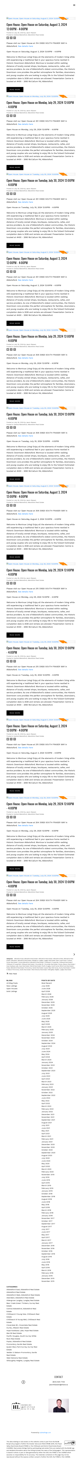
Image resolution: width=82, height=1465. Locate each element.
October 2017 (47, 1221)
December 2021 (48, 1114)
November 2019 (48, 1175)
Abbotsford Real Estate (46, 958)
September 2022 (48, 1095)
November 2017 (48, 1218)
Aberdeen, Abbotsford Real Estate (21, 960)
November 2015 (48, 1281)
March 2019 (46, 1185)
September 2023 (48, 1071)
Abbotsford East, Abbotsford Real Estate (26, 958)
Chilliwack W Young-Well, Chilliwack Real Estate (21, 964)
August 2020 (47, 1155)
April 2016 (46, 1267)
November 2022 (48, 1090)
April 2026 (46, 991)
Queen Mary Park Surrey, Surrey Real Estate (57, 968)
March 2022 (46, 1106)
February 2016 (47, 1273)
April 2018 (46, 1207)
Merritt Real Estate (35, 966)
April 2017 (46, 1237)
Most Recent (47, 983)
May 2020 (45, 1164)
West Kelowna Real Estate (39, 969)
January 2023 (47, 1087)
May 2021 (45, 1131)
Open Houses (12, 989)
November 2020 (48, 1147)
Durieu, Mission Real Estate (67, 964)
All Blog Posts (12, 983)
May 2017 (45, 1235)
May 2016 (45, 1265)
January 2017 (47, 1243)
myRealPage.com (45, 1432)
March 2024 (46, 1060)
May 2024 (45, 1054)
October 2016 (47, 1251)
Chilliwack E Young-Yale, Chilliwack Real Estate (58, 962)
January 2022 (47, 1112)
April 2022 (46, 1103)
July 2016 (45, 1259)
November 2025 (48, 1005)
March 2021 (46, 1136)
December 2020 (48, 1144)
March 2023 (46, 1082)
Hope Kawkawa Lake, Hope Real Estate (18, 966)
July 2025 (46, 1016)
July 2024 (46, 1049)
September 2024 (48, 1043)
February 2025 (47, 1030)
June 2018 (46, 1202)
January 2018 (47, 1216)
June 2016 (46, 1262)
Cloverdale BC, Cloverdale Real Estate (46, 964)
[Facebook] (23, 1382)
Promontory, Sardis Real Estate (34, 968)
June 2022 (46, 1098)
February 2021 (47, 1139)
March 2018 (46, 1210)
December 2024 (48, 1035)
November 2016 (48, 1248)
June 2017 (46, 1232)
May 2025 (45, 1021)
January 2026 (47, 1000)
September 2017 (48, 1224)
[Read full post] (41, 19)
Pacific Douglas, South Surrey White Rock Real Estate (58, 966)
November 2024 (48, 1038)
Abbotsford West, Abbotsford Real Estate (23, 1295)
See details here (25, 46)
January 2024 (47, 1062)
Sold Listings (12, 991)
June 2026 (46, 989)
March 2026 (46, 994)
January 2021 (47, 1142)
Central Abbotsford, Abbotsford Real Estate (29, 35)
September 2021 (48, 1120)
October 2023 (47, 1068)
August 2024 (47, 1046)
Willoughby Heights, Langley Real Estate (59, 969)
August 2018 (47, 1199)
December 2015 (48, 1278)
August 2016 (47, 1257)
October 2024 (47, 1041)
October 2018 (47, 1194)
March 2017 (46, 1240)
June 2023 (46, 1076)
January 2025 (47, 1032)
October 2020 (47, 1150)
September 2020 (48, 1153)
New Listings (12, 986)
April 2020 (46, 1166)
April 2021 (46, 1134)
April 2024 (46, 1057)
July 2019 (45, 1177)
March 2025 (46, 1027)
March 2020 (46, 1169)
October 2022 (47, 1092)
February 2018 (47, 1213)
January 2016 (47, 1276)
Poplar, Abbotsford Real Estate (15, 968)
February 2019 (47, 1188)
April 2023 (46, 1079)
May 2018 (45, 1205)
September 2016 (48, 1254)
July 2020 (46, 1158)
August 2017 (47, 1226)
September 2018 (48, 1196)
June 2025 (46, 1019)
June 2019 (46, 1180)
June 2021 (46, 1128)
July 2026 (46, 986)
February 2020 (48, 1172)
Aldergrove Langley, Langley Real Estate (44, 960)
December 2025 (48, 1002)
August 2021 (47, 1123)
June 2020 (46, 1161)
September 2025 (48, 1010)
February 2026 (47, 997)
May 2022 (45, 1101)
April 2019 (46, 1183)
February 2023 (47, 1084)
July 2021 (45, 1125)
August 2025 (47, 1013)
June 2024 (46, 1051)
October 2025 (47, 1008)
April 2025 (46, 1024)
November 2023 (48, 1065)
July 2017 (45, 1229)
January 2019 (47, 1191)
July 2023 (46, 1073)
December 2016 (48, 1246)
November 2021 (48, 1117)
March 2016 (46, 1270)
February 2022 (47, 1109)
